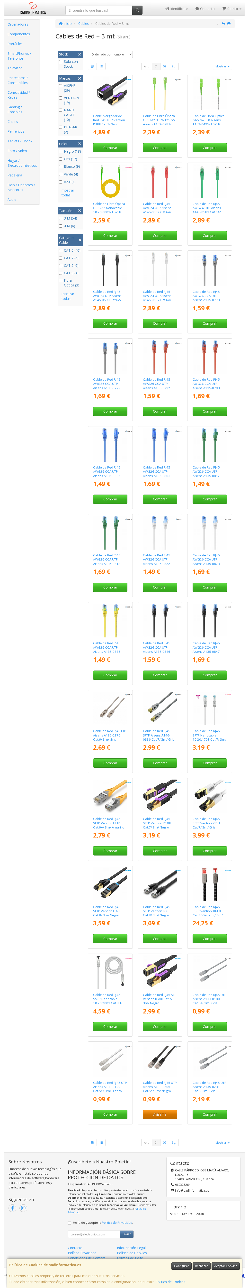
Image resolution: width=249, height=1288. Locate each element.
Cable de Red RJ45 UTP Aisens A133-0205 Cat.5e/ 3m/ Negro (160, 1086)
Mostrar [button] (221, 66)
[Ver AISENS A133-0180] (209, 972)
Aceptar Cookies (225, 1266)
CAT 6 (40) (72, 250)
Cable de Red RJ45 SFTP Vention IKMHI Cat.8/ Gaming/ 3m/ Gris (208, 913)
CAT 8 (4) (71, 273)
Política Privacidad (82, 1253)
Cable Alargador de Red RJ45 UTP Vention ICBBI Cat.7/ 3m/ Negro (109, 122)
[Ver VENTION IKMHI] (209, 884)
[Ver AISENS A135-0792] (160, 357)
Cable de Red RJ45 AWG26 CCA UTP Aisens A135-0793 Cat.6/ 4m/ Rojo (206, 385)
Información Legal (131, 1247)
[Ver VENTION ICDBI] (160, 796)
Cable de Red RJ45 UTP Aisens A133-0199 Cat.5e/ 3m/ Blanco (110, 1086)
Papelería (15, 175)
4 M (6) (69, 225)
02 (164, 66)
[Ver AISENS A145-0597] (160, 269)
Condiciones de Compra (87, 1258)
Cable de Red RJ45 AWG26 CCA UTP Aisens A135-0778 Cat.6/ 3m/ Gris (206, 297)
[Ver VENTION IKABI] (110, 884)
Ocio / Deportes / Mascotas (21, 187)
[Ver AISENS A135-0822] (160, 533)
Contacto (207, 8)
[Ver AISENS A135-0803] (160, 445)
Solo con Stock (71, 64)
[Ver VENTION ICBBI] (110, 93)
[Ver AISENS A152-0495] (209, 93)
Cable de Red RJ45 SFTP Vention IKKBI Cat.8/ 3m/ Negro (156, 911)
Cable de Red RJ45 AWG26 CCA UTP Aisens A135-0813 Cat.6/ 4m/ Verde (106, 561)
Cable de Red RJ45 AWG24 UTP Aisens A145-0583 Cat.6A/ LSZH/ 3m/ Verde (207, 210)
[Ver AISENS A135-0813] (110, 533)
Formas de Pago (130, 1258)
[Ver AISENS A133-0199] (110, 1060)
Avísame (160, 1114)
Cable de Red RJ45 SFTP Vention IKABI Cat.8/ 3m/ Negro (106, 911)
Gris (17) (70, 158)
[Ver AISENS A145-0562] (160, 181)
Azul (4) (70, 181)
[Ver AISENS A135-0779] (110, 357)
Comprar (110, 147)
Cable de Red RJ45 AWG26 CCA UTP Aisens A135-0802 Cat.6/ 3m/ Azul (106, 473)
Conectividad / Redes (19, 95)
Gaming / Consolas (15, 109)
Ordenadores (18, 24)
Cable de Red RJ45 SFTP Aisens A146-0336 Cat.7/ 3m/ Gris (158, 735)
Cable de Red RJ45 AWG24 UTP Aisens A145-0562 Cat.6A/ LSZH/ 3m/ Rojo (157, 210)
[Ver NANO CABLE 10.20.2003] (110, 972)
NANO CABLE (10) (69, 115)
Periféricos (16, 131)
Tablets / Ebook (20, 141)
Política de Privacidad (117, 1223)
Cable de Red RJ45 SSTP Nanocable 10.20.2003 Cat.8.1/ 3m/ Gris (108, 1001)
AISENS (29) (70, 88)
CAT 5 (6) (71, 265)
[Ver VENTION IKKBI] (160, 884)
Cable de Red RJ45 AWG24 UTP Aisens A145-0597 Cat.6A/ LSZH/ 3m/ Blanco (157, 297)
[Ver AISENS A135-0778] (209, 269)
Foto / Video (17, 150)
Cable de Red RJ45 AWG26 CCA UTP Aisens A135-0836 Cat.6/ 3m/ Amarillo (107, 649)
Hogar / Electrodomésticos (22, 163)
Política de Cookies (170, 1281)
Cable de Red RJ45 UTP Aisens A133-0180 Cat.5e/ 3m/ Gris (209, 999)
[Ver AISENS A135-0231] (209, 1060)
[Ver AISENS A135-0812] (209, 445)
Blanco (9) (72, 166)
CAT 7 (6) (71, 258)
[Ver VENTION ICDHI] (209, 796)
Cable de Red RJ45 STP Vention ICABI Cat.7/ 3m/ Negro (160, 999)
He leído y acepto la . (103, 1223)
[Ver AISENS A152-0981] (160, 93)
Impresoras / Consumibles (18, 80)
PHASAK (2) (70, 129)
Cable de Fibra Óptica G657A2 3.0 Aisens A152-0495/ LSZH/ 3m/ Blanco (208, 122)
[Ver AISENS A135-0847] (209, 621)
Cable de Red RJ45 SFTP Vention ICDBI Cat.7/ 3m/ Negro (157, 823)
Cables (13, 121)
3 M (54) (70, 218)
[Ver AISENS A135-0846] (160, 621)
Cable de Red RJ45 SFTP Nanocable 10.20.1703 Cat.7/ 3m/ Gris (209, 737)
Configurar (181, 1266)
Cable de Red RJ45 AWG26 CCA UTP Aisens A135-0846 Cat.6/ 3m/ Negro (156, 649)
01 (156, 66)
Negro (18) (72, 151)
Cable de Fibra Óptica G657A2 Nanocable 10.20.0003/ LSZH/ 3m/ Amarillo (109, 210)
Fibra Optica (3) (71, 282)
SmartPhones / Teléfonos (19, 56)
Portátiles (15, 43)
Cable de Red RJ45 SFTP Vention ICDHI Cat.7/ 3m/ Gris (207, 823)
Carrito (232, 8)
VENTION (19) (71, 100)
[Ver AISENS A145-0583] (209, 181)
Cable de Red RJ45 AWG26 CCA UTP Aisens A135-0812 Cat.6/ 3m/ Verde (206, 473)
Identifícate (178, 8)
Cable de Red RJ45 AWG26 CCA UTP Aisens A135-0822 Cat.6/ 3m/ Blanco (156, 561)
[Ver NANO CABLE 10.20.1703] (209, 709)
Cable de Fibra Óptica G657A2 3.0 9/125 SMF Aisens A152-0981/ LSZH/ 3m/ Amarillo (160, 122)
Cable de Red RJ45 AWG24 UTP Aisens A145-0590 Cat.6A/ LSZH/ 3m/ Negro (107, 297)
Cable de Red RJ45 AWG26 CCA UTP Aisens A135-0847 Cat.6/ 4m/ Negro (206, 649)
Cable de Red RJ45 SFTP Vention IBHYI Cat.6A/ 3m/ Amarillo (108, 823)
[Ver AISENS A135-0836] (110, 621)
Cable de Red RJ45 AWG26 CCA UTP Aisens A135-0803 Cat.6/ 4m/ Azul (156, 473)
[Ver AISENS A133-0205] (160, 1060)
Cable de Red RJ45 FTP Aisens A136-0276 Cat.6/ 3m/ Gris (109, 735)
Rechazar (201, 1266)
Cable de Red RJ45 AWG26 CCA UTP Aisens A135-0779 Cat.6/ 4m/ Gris (106, 385)
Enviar (127, 1234)
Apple (12, 199)
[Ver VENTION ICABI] (160, 972)
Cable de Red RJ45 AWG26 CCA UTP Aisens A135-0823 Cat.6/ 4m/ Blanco (206, 561)
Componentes (19, 34)
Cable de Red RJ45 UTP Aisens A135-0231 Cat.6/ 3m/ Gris (209, 1086)
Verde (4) (71, 174)
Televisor (15, 68)
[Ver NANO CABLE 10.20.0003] (110, 181)
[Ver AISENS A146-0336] (160, 709)
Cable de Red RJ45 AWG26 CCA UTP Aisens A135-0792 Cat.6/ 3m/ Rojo (156, 385)
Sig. (173, 66)
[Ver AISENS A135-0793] (209, 357)
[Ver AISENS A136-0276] (110, 709)
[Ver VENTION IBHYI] (110, 796)
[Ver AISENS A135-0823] (209, 533)
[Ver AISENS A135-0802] (110, 445)
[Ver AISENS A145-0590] (110, 269)
